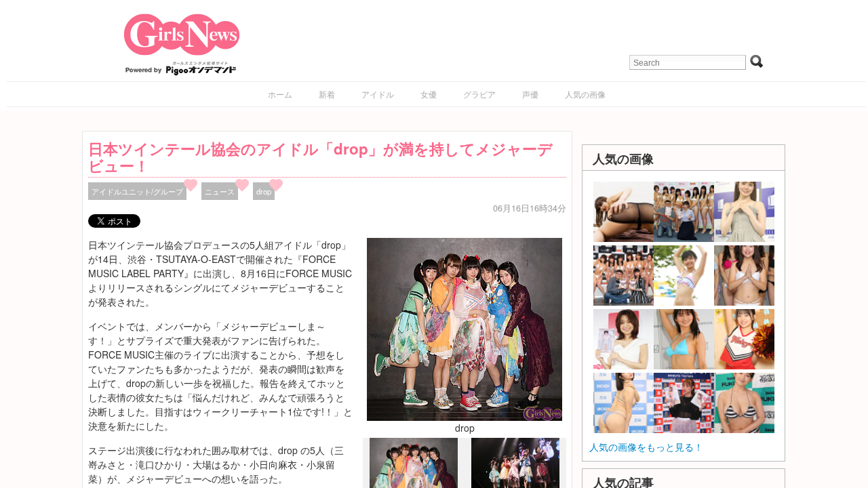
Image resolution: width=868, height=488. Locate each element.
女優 (428, 94)
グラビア (479, 94)
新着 (327, 94)
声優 (530, 94)
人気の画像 (585, 94)
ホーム (280, 94)
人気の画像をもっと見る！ (646, 446)
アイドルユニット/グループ (137, 191)
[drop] (464, 328)
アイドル (377, 94)
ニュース (220, 191)
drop (263, 191)
